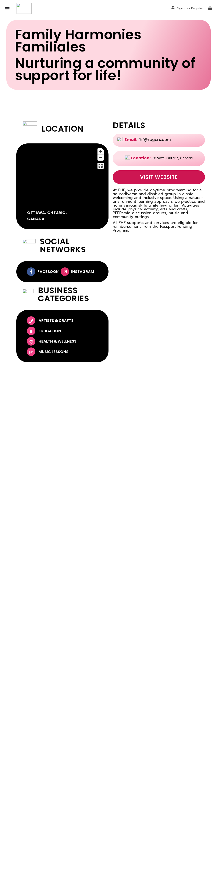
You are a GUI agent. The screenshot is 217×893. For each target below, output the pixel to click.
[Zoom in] (100, 151)
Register (197, 8)
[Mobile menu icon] (7, 8)
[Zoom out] (100, 157)
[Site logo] (25, 8)
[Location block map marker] (62, 175)
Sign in (181, 8)
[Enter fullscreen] (100, 166)
